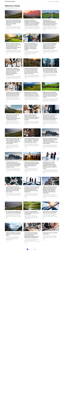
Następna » (35, 249)
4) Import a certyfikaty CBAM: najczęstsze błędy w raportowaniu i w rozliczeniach (31, 213)
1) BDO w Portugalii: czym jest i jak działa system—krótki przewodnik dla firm (13, 234)
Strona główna (56, 1)
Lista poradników (50, 1)
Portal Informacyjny (10, 1)
